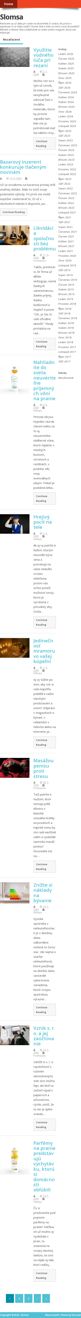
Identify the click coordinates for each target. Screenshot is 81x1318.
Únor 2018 (65, 337)
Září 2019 (64, 270)
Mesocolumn (52, 1315)
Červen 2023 (66, 150)
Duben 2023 (66, 155)
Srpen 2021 (65, 227)
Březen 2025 (66, 73)
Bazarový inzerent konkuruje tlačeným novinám (23, 166)
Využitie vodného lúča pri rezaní (43, 57)
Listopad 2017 (67, 352)
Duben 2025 (66, 68)
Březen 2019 (66, 294)
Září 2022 (64, 183)
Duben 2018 (66, 328)
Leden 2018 (65, 342)
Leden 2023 (65, 164)
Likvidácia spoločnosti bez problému (44, 238)
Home (8, 4)
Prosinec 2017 (67, 347)
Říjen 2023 (64, 131)
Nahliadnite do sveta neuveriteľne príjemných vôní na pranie (44, 380)
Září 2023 (64, 135)
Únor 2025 (65, 78)
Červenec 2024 (67, 92)
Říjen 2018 (64, 308)
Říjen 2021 (64, 217)
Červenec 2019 (67, 280)
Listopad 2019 (67, 265)
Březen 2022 (66, 207)
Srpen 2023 (65, 140)
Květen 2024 (66, 97)
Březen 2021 (66, 246)
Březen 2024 (66, 106)
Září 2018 (64, 313)
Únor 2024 (65, 111)
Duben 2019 (66, 289)
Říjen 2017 (64, 356)
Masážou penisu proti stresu (43, 768)
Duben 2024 (66, 102)
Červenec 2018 (67, 318)
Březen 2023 (66, 159)
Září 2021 (64, 222)
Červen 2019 (66, 284)
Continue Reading (41, 143)
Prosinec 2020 (67, 255)
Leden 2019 (65, 299)
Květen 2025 (66, 63)
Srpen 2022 (65, 188)
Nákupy (37, 410)
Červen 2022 (66, 198)
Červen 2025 (66, 58)
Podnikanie (39, 260)
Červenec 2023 (67, 145)
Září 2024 (64, 87)
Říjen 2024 (64, 82)
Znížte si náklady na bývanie (42, 893)
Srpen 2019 (65, 275)
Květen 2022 (66, 203)
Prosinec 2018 (67, 304)
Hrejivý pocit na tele (42, 521)
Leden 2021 (65, 251)
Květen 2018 (66, 323)
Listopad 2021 (67, 212)
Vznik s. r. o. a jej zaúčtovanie (44, 1036)
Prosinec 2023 (67, 121)
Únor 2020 (65, 260)
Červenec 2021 (67, 231)
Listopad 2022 (67, 174)
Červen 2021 (66, 236)
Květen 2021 (66, 241)
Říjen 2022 (64, 179)
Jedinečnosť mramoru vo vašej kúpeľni (44, 651)
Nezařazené (11, 39)
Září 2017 (64, 361)
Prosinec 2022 (67, 169)
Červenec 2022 (67, 193)
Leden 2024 (65, 116)
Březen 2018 (66, 332)
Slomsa (11, 17)
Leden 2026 (65, 54)
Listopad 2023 (67, 126)
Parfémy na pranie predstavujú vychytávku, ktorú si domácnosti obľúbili (44, 1166)
